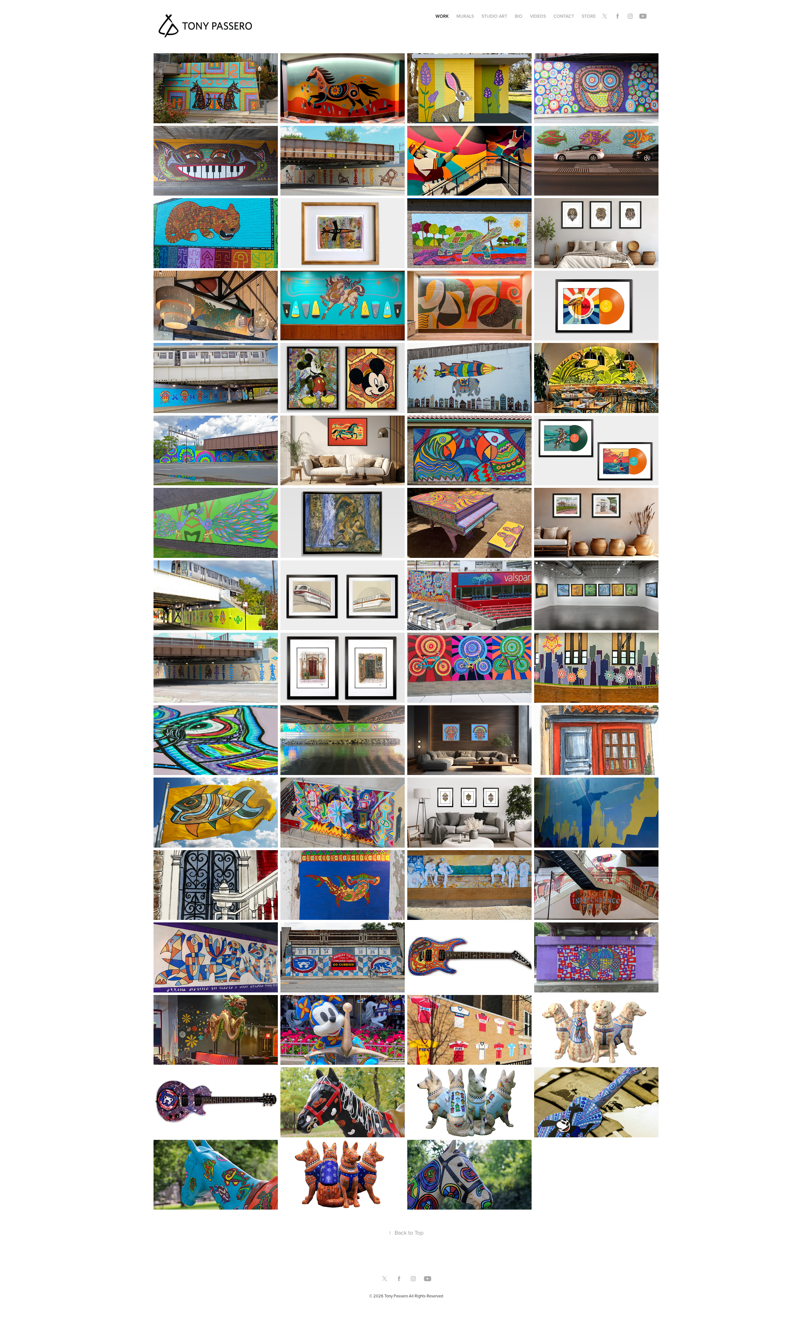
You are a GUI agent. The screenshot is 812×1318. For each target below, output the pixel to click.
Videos (538, 16)
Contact (563, 16)
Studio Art (494, 16)
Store (589, 16)
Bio (518, 16)
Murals (465, 16)
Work (442, 16)
